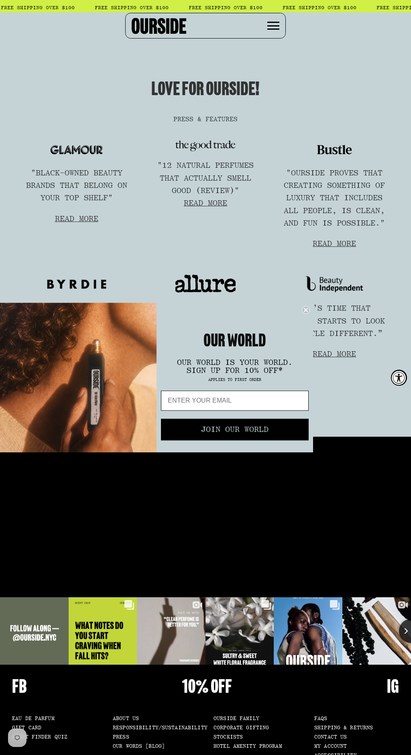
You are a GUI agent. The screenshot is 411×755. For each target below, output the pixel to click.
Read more (334, 354)
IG (393, 686)
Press (121, 737)
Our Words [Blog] (139, 746)
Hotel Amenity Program (248, 746)
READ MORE (76, 219)
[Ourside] (159, 25)
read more (334, 244)
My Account (330, 746)
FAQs (321, 718)
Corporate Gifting (241, 728)
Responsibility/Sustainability (160, 728)
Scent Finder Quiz (39, 737)
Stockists (228, 737)
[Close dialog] (306, 310)
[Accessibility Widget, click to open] (399, 378)
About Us (126, 718)
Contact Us (330, 737)
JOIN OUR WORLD (235, 430)
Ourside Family (236, 718)
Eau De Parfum (33, 718)
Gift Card (26, 728)
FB (19, 686)
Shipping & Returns (343, 728)
